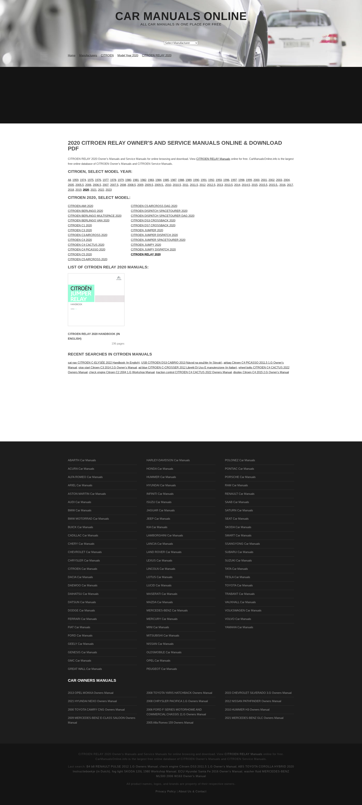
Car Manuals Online (181, 16)
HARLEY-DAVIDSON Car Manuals (168, 460)
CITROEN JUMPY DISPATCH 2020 (153, 249)
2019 (78, 189)
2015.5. (273, 184)
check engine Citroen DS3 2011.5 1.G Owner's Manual (198, 766)
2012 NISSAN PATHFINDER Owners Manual (253, 701)
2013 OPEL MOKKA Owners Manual (90, 692)
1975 (90, 180)
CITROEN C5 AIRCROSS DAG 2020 (154, 206)
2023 (109, 189)
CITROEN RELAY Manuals (213, 158)
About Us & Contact (192, 791)
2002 (271, 180)
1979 (121, 180)
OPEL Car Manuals (158, 660)
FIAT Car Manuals (79, 627)
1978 (113, 180)
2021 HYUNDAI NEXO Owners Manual (92, 701)
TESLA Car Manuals (237, 577)
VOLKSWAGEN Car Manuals (243, 610)
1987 (173, 180)
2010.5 (177, 184)
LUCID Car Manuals (159, 585)
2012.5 (211, 184)
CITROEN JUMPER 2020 (147, 230)
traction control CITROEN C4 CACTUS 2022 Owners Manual (194, 372)
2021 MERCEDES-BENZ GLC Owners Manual (254, 717)
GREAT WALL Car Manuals (85, 668)
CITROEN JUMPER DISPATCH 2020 (154, 235)
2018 (71, 189)
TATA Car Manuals (236, 568)
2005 (71, 184)
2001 (264, 180)
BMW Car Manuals (79, 510)
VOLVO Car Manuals (238, 618)
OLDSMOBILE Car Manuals (164, 652)
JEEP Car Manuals (158, 518)
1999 (249, 180)
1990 (196, 180)
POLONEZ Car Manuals (240, 460)
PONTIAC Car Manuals (239, 468)
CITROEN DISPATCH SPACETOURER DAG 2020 (162, 215)
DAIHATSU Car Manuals (83, 593)
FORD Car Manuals (80, 635)
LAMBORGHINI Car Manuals (164, 535)
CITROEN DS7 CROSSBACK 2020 (153, 225)
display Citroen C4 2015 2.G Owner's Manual (261, 372)
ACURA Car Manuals (81, 468)
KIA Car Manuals (156, 527)
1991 (204, 180)
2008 (123, 184)
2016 (282, 184)
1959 (75, 180)
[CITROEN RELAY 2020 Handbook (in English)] (101, 299)
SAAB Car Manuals (237, 502)
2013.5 (228, 184)
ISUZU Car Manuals (159, 502)
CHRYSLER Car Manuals (84, 560)
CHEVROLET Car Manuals (85, 552)
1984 (158, 180)
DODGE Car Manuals (81, 610)
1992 (211, 180)
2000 (256, 180)
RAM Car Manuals (236, 485)
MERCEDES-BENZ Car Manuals (167, 610)
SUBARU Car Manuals (239, 552)
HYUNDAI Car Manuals (161, 485)
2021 (93, 189)
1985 (166, 180)
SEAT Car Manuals (237, 518)
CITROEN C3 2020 (80, 230)
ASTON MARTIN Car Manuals (87, 493)
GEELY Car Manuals (81, 643)
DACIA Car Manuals (80, 577)
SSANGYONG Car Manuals (242, 543)
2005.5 (79, 184)
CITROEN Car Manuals (82, 568)
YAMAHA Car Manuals (239, 627)
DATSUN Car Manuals (82, 602)
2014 (237, 184)
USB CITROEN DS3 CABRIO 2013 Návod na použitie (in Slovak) (181, 362)
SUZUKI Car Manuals (238, 560)
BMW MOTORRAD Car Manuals (88, 518)
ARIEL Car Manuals (80, 485)
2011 (185, 184)
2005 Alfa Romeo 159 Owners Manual (169, 722)
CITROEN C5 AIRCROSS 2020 (87, 259)
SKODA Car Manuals (238, 527)
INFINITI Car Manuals (160, 493)
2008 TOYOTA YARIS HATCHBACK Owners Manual (179, 692)
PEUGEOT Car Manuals (161, 668)
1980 (128, 180)
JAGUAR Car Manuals (160, 510)
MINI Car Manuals (157, 627)
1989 (189, 180)
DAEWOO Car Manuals (82, 585)
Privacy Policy (166, 791)
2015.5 (263, 184)
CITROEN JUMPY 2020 (146, 244)
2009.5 (149, 184)
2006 (88, 184)
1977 (106, 180)
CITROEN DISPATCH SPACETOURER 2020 (159, 210)
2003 (279, 180)
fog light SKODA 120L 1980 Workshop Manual (144, 771)
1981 (136, 180)
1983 (151, 180)
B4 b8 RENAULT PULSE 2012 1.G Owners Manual (122, 766)
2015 (255, 184)
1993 (219, 180)
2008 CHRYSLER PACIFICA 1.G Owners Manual (177, 701)
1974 (83, 180)
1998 (241, 180)
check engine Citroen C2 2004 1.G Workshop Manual (122, 372)
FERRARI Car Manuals (82, 618)
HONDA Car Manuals (159, 468)
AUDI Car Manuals (79, 502)
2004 (287, 180)
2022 (101, 189)
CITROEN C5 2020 (80, 254)
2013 (220, 184)
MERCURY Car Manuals (162, 618)
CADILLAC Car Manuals (83, 535)
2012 (202, 184)
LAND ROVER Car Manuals (164, 552)
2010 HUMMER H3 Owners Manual (247, 709)
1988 (181, 180)
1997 (234, 180)
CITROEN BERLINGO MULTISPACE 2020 (94, 215)
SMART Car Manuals (238, 535)
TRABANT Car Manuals (240, 593)
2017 (290, 184)
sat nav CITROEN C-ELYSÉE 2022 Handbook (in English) (104, 362)
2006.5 (97, 184)
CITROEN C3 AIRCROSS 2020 (87, 235)
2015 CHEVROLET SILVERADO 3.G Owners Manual (258, 692)
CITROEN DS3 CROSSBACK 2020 (153, 220)
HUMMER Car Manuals (161, 477)
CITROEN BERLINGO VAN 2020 (88, 220)
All (69, 180)
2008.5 (131, 184)
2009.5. (159, 184)
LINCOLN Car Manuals (160, 568)
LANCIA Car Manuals (159, 543)
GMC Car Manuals (79, 660)
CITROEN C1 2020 (80, 225)
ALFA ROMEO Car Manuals (85, 477)
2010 (168, 184)
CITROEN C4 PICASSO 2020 (86, 249)
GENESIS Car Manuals (82, 652)
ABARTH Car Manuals (82, 460)
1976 (98, 180)
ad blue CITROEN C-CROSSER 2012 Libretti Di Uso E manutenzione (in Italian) (187, 367)
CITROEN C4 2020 (80, 239)
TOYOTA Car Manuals (239, 585)
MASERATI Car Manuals (161, 593)
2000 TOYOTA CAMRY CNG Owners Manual (96, 709)
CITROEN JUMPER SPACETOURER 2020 (158, 239)
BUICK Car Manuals (80, 527)
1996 (226, 180)
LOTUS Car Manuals (159, 577)
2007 (106, 184)
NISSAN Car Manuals (160, 643)
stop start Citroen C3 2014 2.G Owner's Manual (107, 367)
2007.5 (114, 184)
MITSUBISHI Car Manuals (162, 635)
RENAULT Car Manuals (240, 493)
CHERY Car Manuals (81, 543)
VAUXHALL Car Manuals (240, 602)
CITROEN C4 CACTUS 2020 (86, 244)
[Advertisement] (181, 95)
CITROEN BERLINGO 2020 (85, 210)
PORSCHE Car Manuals (240, 477)
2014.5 (246, 184)
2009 (140, 184)
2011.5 (194, 184)
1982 (143, 180)
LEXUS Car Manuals (159, 560)
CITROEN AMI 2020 (80, 206)
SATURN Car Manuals (239, 510)
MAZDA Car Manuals (159, 602)
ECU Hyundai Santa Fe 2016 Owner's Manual (210, 771)
